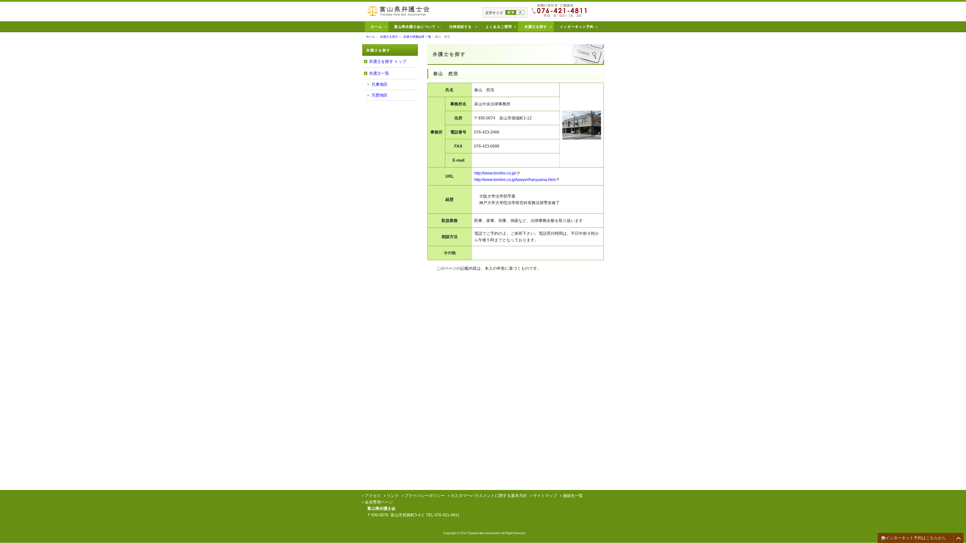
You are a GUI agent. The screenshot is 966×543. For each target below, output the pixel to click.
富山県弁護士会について (415, 27)
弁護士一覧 (379, 73)
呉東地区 (380, 84)
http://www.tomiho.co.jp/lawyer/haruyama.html (514, 179)
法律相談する (460, 27)
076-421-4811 (446, 515)
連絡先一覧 (573, 495)
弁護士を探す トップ (387, 61)
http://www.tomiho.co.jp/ (495, 173)
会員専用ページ (379, 502)
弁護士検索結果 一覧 (417, 36)
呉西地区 (380, 95)
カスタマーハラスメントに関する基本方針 (489, 495)
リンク (393, 495)
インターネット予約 (577, 27)
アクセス (373, 495)
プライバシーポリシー (425, 495)
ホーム (376, 27)
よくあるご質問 (499, 27)
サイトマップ (545, 495)
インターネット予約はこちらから (916, 538)
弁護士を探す (536, 27)
